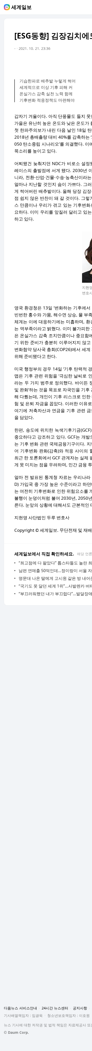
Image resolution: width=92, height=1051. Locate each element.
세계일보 (21, 7)
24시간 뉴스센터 (55, 1008)
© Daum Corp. (16, 1032)
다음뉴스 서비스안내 (20, 1008)
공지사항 (80, 1008)
